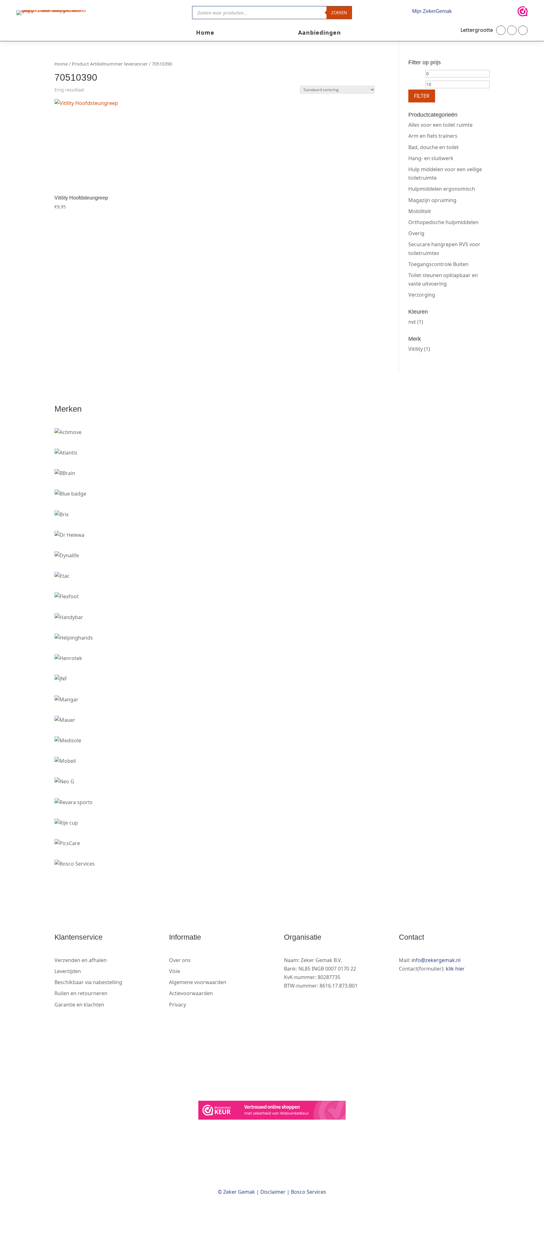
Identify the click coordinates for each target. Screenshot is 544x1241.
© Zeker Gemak (236, 1191)
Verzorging (421, 294)
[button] (501, 30)
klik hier (455, 968)
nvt (412, 321)
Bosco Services (308, 1191)
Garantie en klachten (79, 1004)
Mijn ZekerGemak (432, 11)
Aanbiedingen (319, 33)
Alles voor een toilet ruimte (440, 124)
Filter (421, 95)
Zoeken (339, 12)
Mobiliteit (419, 211)
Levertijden (67, 971)
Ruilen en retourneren (80, 993)
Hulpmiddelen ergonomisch (441, 188)
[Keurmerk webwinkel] (523, 12)
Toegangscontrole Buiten (438, 264)
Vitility (415, 348)
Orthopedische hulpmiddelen (443, 222)
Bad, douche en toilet (433, 147)
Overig (416, 233)
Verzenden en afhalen (80, 960)
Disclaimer (273, 1191)
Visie (174, 971)
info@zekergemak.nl (436, 960)
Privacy (177, 1004)
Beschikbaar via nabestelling (88, 982)
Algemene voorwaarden (197, 982)
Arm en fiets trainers (432, 135)
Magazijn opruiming (432, 200)
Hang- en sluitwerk (430, 158)
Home (205, 33)
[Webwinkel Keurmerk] (272, 1111)
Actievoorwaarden (191, 993)
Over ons (180, 960)
